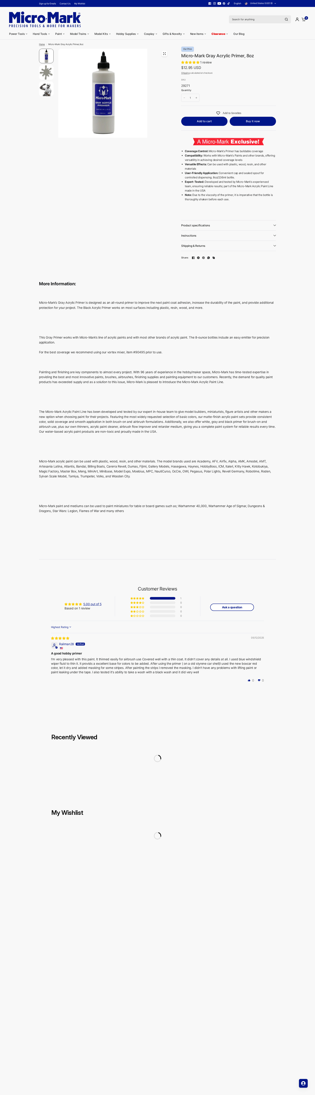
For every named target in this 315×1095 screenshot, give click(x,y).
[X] (198, 258)
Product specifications (195, 225)
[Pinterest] (224, 3)
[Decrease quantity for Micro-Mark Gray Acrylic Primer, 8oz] (184, 98)
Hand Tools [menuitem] (40, 34)
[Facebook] (209, 3)
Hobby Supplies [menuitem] (126, 34)
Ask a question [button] (232, 607)
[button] (190, 62)
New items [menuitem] (196, 34)
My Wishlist (79, 3)
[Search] (286, 19)
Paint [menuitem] (58, 34)
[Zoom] (164, 53)
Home (42, 44)
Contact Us (65, 3)
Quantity (186, 90)
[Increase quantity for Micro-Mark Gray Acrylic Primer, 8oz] (196, 98)
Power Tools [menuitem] (17, 34)
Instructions (188, 235)
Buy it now (253, 121)
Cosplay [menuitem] (149, 34)
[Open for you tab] (303, 1083)
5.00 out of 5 (92, 604)
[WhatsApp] (208, 258)
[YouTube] (219, 3)
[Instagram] (214, 3)
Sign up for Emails (47, 3)
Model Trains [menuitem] (78, 34)
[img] (60, 638)
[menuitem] (48, 3)
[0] (303, 19)
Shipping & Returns (193, 246)
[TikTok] (228, 3)
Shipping (185, 73)
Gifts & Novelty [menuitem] (172, 34)
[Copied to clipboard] (213, 258)
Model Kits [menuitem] (101, 34)
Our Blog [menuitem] (238, 34)
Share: (185, 257)
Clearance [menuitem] (218, 33)
